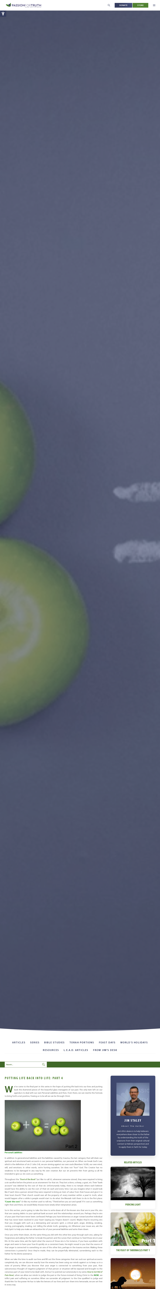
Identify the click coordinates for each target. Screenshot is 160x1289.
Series (34, 1042)
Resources (51, 1050)
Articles (18, 1042)
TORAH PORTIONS (81, 1042)
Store (140, 5)
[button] (3, 14)
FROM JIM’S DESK (105, 1050)
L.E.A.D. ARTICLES (76, 1050)
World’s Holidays (134, 1042)
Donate (123, 5)
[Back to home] (24, 5)
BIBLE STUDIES (54, 1042)
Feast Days (107, 1042)
